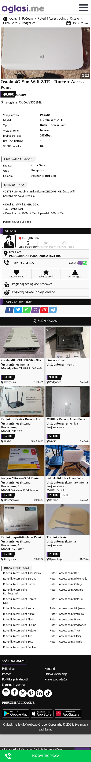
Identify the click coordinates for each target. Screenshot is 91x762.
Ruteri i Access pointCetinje (66, 584)
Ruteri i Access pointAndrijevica (22, 573)
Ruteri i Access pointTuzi (17, 636)
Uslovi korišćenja (56, 674)
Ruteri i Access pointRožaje (19, 630)
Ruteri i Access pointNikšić (18, 614)
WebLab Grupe (36, 724)
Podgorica (29, 23)
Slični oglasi (48, 321)
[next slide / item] (87, 53)
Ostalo (74, 18)
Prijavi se (8, 669)
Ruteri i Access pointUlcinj (65, 636)
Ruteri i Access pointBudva (19, 584)
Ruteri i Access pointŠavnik (66, 641)
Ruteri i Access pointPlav (18, 619)
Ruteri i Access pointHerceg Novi (19, 601)
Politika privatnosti (15, 679)
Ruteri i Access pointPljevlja (66, 619)
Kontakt (50, 669)
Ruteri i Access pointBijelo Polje (68, 578)
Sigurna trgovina (13, 685)
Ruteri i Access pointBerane (19, 578)
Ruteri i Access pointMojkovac (68, 608)
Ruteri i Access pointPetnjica (67, 614)
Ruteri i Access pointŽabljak (19, 647)
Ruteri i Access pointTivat (65, 630)
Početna (27, 18)
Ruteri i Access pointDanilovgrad (15, 591)
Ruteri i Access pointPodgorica (68, 625)
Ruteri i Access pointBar (64, 573)
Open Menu (83, 7)
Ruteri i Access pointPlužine (19, 625)
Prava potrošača (56, 679)
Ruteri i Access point (52, 18)
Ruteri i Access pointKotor (18, 608)
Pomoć (6, 674)
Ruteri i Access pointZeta (18, 641)
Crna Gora (10, 23)
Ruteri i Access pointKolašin (66, 599)
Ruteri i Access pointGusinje (66, 589)
